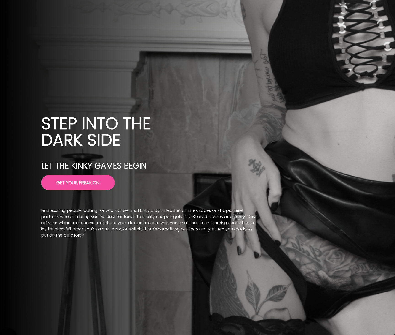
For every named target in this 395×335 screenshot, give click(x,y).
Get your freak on (77, 183)
